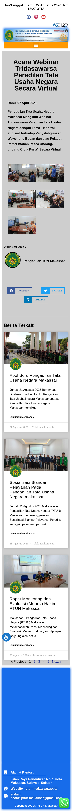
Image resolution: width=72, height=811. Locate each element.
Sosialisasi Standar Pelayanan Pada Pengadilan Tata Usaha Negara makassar (32, 489)
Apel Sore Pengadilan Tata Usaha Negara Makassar (35, 377)
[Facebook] (29, 17)
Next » (56, 661)
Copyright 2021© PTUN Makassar (36, 805)
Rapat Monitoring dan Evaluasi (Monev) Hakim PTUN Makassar (33, 603)
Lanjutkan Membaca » (22, 417)
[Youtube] (43, 17)
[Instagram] (36, 17)
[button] (36, 45)
